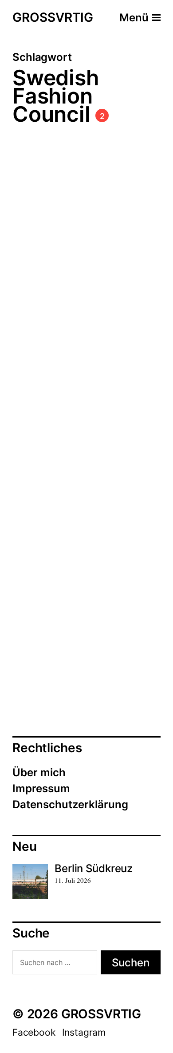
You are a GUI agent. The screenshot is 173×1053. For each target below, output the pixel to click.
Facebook (33, 1032)
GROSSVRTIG (52, 17)
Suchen (130, 962)
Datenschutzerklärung (70, 804)
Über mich (39, 772)
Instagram (84, 1032)
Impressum (41, 788)
